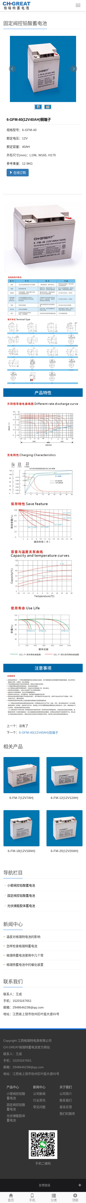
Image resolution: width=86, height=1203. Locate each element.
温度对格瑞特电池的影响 (23, 937)
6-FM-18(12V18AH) (21, 851)
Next (73, 68)
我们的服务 (67, 1113)
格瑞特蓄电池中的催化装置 (24, 964)
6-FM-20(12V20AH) (64, 851)
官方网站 (43, 1047)
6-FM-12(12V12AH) (64, 798)
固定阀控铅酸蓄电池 (21, 895)
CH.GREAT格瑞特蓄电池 (20, 1047)
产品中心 (13, 1087)
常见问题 (39, 1107)
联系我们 (66, 1100)
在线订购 (19, 172)
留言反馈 (66, 1107)
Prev (12, 68)
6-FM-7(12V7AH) (21, 798)
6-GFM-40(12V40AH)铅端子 (38, 732)
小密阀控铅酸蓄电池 (21, 885)
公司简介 (66, 1093)
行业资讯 (39, 1100)
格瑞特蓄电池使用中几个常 (24, 955)
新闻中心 (39, 1087)
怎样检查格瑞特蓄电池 (21, 946)
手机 (32, 1200)
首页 (11, 1200)
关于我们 (66, 1087)
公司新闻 (39, 1093)
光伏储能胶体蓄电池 (21, 906)
